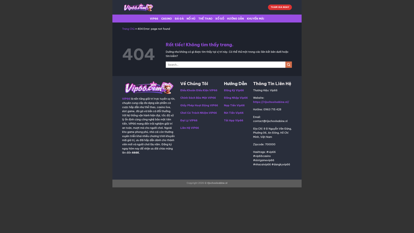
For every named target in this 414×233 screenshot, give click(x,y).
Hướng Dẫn (235, 18)
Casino (166, 18)
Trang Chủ (128, 28)
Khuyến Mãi (255, 18)
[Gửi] (288, 64)
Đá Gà (179, 18)
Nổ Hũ (191, 18)
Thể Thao (205, 18)
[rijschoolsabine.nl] (138, 7)
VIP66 (154, 18)
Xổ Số (219, 18)
